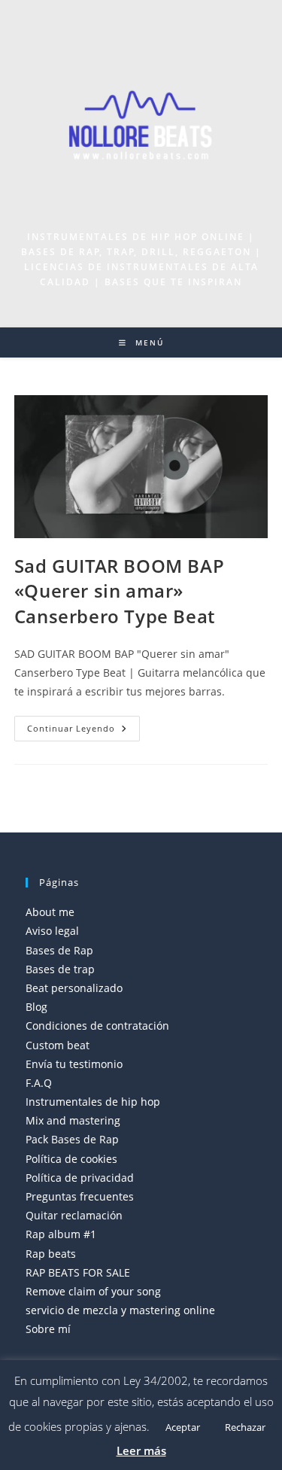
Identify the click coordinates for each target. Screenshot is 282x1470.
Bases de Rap (59, 950)
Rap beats (51, 1253)
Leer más (141, 1450)
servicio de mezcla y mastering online (120, 1310)
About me (50, 912)
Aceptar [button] (182, 1427)
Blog (36, 1007)
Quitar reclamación (74, 1215)
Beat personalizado (74, 988)
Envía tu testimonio (74, 1064)
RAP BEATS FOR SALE (78, 1272)
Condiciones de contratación (97, 1025)
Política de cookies (71, 1159)
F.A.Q (39, 1083)
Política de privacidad (80, 1177)
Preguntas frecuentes (80, 1196)
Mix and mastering (73, 1120)
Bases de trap (60, 969)
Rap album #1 (61, 1234)
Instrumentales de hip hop (93, 1101)
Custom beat (57, 1045)
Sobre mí (48, 1329)
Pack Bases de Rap (72, 1139)
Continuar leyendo (83, 731)
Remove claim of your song (93, 1291)
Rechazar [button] (245, 1427)
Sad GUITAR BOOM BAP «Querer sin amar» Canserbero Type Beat (119, 590)
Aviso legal (52, 931)
